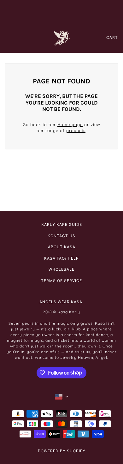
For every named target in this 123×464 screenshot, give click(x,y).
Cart (112, 37)
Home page (70, 124)
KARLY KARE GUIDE (61, 224)
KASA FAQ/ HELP (61, 258)
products (75, 130)
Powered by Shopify (61, 451)
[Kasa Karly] (61, 37)
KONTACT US (61, 235)
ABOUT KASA (61, 246)
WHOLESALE (61, 269)
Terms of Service (61, 280)
